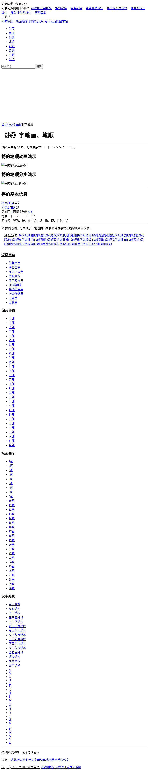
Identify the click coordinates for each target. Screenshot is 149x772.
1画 (11, 461)
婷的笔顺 (13, 244)
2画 (11, 465)
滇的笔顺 (117, 239)
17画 (12, 531)
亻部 (12, 440)
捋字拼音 (7, 203)
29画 (12, 583)
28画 (12, 579)
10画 (12, 500)
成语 (12, 41)
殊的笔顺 (48, 235)
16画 (12, 527)
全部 (12, 445)
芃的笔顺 (71, 235)
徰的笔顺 (24, 244)
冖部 (12, 427)
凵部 (12, 432)
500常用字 (15, 284)
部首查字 (14, 263)
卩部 (12, 414)
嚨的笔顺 (36, 235)
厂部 (12, 375)
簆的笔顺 (71, 239)
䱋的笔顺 (82, 239)
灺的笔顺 (13, 239)
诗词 (12, 50)
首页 (12, 28)
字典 (12, 33)
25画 (12, 566)
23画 (12, 557)
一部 (12, 335)
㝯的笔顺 (24, 239)
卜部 (12, 370)
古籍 (12, 54)
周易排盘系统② (21, 12)
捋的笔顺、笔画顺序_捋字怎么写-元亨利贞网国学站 (34, 21)
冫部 (12, 366)
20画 (12, 544)
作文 (66, 759)
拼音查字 (14, 267)
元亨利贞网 (74, 767)
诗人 (20, 759)
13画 (12, 513)
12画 (12, 509)
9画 (11, 496)
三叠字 (13, 302)
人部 (12, 436)
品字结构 (14, 661)
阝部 (12, 401)
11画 (12, 505)
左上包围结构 (17, 630)
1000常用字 (16, 289)
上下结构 (14, 613)
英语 (12, 59)
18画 (12, 535)
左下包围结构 (17, 634)
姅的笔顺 (36, 244)
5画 (11, 478)
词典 (12, 37)
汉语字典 (13, 124)
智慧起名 (61, 8)
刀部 (12, 379)
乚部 (12, 344)
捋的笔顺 (24, 235)
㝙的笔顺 (82, 235)
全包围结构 (16, 652)
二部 (12, 392)
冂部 (12, 419)
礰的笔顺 (82, 244)
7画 (11, 487)
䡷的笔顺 (71, 244)
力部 (12, 423)
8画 (11, 492)
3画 (11, 470)
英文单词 (57, 759)
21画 (12, 548)
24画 (12, 562)
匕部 (12, 362)
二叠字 (13, 298)
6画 (11, 483)
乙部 (12, 340)
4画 (11, 474)
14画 (12, 518)
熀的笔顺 (59, 235)
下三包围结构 (17, 643)
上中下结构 (16, 621)
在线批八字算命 (41, 8)
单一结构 (14, 604)
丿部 (12, 327)
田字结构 (14, 665)
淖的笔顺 (129, 239)
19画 (12, 540)
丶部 (12, 349)
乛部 (12, 331)
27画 (12, 575)
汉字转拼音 (16, 280)
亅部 (12, 322)
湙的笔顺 (129, 235)
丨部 (12, 318)
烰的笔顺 (59, 244)
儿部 (12, 388)
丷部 (12, 405)
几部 (12, 410)
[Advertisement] (74, 95)
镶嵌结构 (14, 656)
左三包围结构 (17, 648)
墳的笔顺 (106, 239)
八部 (12, 353)
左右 (30, 211)
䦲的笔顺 (48, 239)
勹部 (12, 357)
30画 (12, 588)
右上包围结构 (17, 626)
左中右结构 (16, 617)
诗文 (31, 759)
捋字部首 (7, 207)
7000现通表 (16, 293)
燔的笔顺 (94, 239)
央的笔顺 (94, 235)
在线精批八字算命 (53, 767)
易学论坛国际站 (117, 8)
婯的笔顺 (59, 239)
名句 (12, 46)
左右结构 (14, 608)
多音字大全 (16, 271)
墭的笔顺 (117, 235)
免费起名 (76, 8)
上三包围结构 (17, 639)
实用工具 (41, 12)
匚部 (12, 397)
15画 (12, 522)
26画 (12, 570)
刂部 (12, 384)
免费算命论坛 (94, 8)
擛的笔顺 (48, 244)
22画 (12, 553)
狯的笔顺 (36, 239)
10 (11, 211)
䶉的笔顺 (106, 235)
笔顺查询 (14, 276)
